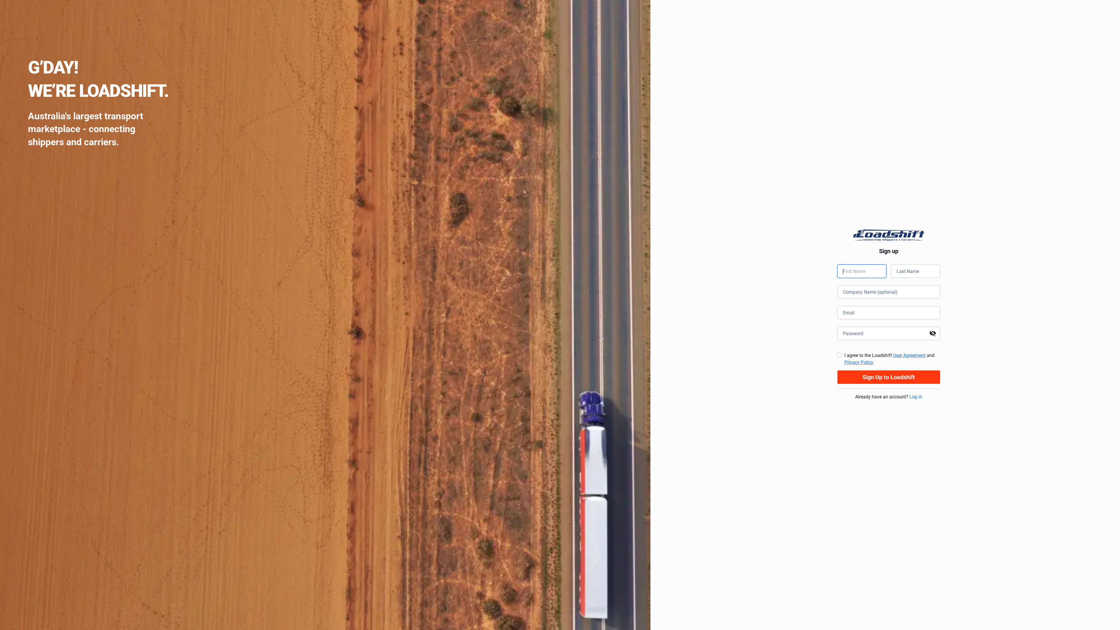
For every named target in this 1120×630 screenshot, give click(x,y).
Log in (915, 397)
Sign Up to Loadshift (888, 377)
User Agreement (909, 355)
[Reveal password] (932, 333)
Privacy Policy (858, 362)
